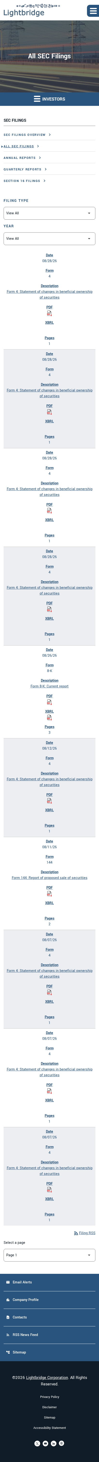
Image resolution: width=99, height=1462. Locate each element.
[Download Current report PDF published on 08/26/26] (49, 702)
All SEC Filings (19, 146)
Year (9, 226)
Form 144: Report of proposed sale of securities (49, 877)
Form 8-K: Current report (49, 686)
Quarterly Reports (23, 169)
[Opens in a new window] (37, 1443)
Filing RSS (84, 1233)
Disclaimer (49, 1407)
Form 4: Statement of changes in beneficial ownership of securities (50, 294)
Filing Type (16, 200)
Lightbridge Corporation (47, 1377)
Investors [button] (53, 99)
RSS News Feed (22, 1334)
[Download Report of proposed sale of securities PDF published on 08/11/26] (49, 893)
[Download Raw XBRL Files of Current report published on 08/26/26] (49, 717)
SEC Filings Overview (25, 135)
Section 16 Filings (22, 181)
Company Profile (22, 1299)
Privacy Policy (49, 1397)
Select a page (14, 1242)
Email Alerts (19, 1282)
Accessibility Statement (49, 1428)
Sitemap (16, 1352)
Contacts (16, 1317)
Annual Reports (20, 158)
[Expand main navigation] (93, 11)
